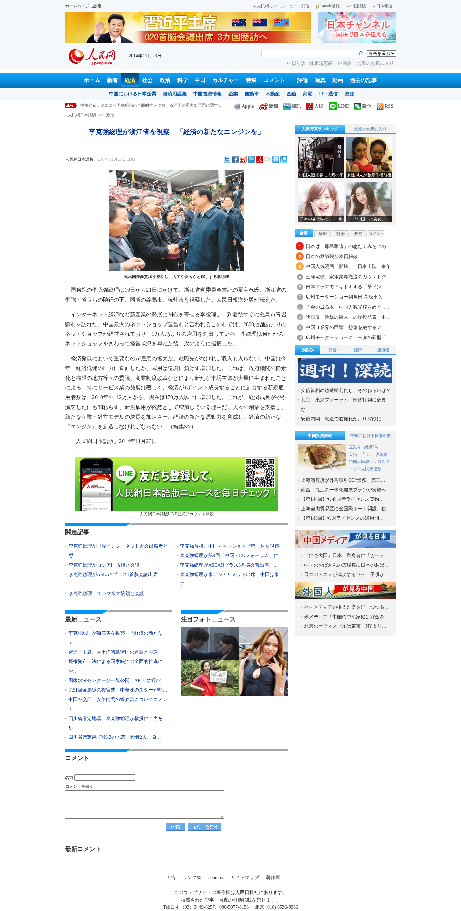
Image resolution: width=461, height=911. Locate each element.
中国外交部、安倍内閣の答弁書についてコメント (117, 704)
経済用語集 (175, 93)
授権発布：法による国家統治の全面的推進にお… (115, 666)
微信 (367, 106)
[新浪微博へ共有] (243, 159)
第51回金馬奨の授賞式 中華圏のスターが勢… (117, 690)
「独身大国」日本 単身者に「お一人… (346, 555)
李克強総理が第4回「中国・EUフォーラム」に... (231, 555)
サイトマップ (245, 877)
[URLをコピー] (267, 159)
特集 (251, 80)
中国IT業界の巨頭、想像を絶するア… (346, 327)
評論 (302, 80)
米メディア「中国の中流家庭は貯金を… (346, 616)
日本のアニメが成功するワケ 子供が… (346, 574)
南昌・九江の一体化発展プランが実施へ (343, 489)
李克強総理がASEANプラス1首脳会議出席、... (117, 574)
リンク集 (192, 877)
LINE (343, 106)
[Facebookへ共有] (235, 159)
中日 (200, 80)
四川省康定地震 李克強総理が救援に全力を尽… (115, 723)
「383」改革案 (374, 454)
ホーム (92, 80)
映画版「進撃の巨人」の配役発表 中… (348, 317)
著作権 (273, 877)
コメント (274, 80)
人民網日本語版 (82, 115)
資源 (349, 93)
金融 (291, 93)
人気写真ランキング (320, 129)
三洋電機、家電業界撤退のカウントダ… (348, 276)
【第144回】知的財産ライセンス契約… (342, 499)
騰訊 (296, 106)
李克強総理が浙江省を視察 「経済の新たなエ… (115, 638)
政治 (165, 80)
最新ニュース (83, 619)
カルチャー (225, 80)
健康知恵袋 (321, 63)
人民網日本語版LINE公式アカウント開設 (177, 514)
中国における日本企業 (132, 93)
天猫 (353, 454)
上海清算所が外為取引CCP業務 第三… (343, 480)
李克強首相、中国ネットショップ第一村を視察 (229, 546)
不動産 (273, 93)
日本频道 (384, 6)
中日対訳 (296, 63)
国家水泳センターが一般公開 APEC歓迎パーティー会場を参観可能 (142, 105)
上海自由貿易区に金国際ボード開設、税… (346, 508)
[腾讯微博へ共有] (251, 159)
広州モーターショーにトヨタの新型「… (348, 337)
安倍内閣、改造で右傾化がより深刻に (341, 418)
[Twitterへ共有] (227, 159)
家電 (307, 93)
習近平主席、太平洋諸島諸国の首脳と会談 (113, 652)
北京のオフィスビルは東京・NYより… (345, 626)
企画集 (345, 63)
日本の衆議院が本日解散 (332, 256)
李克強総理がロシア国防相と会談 (104, 565)
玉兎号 (355, 447)
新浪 (273, 106)
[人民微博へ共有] (259, 159)
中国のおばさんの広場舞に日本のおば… (346, 565)
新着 (112, 80)
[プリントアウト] (275, 159)
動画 (337, 80)
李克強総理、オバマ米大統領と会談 (106, 593)
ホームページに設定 (83, 6)
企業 (233, 93)
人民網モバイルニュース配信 (283, 6)
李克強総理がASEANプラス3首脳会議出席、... (229, 565)
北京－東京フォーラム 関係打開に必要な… (343, 404)
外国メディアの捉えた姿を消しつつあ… (346, 607)
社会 (147, 80)
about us (216, 877)
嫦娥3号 (371, 447)
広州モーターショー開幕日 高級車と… (346, 297)
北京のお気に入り (375, 63)
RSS (389, 106)
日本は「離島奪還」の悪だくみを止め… (348, 246)
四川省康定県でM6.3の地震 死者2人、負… (114, 737)
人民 (319, 106)
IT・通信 (328, 93)
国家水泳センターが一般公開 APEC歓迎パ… (116, 680)
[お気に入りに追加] (283, 159)
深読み (307, 349)
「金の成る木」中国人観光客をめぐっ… (348, 307)
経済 (130, 80)
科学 (182, 80)
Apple (248, 106)
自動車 (252, 93)
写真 (320, 80)
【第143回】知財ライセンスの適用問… (342, 518)
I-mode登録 (330, 6)
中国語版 (358, 6)
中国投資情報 (207, 93)
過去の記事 (363, 80)
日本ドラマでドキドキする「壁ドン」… (348, 286)
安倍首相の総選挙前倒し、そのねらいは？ (346, 390)
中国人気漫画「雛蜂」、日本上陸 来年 (348, 266)
